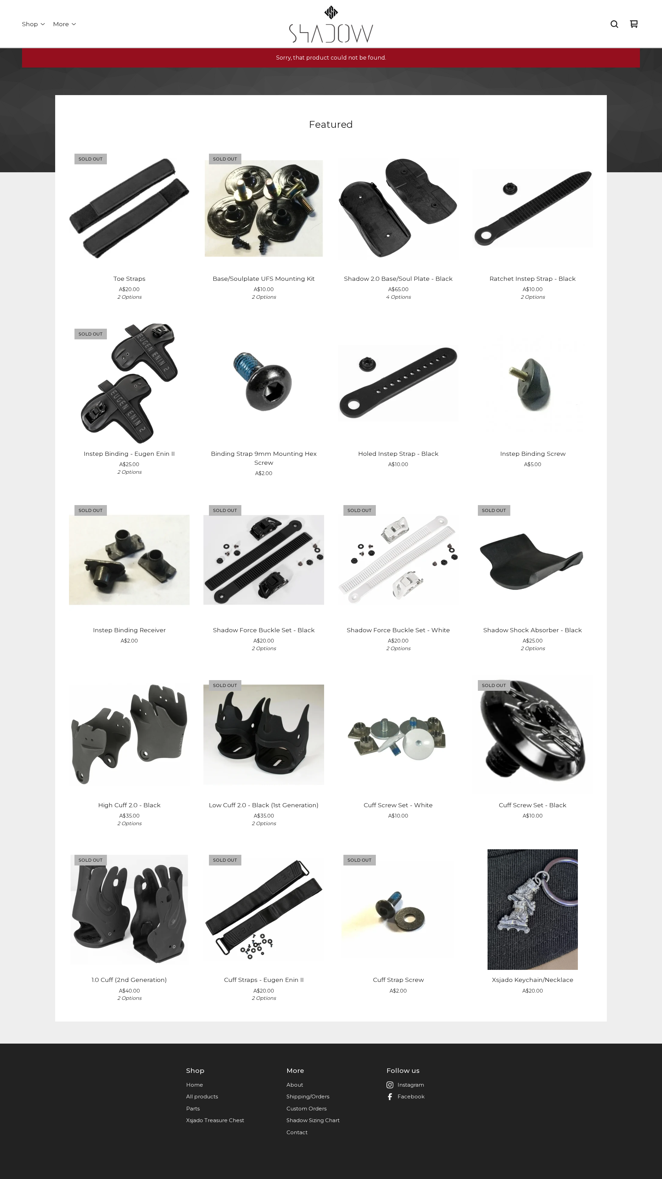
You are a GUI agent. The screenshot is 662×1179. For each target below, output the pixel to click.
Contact (297, 1132)
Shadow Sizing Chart (313, 1120)
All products (202, 1096)
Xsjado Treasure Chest (215, 1120)
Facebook (411, 1096)
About (295, 1084)
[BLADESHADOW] (331, 24)
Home (194, 1084)
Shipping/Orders (308, 1096)
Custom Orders (307, 1108)
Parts (193, 1108)
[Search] (614, 24)
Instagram (411, 1084)
